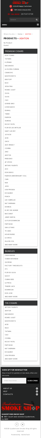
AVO (6, 169)
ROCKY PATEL (10, 124)
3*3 (6, 269)
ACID (7, 138)
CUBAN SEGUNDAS (11, 259)
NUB (6, 183)
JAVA (7, 186)
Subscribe (32, 380)
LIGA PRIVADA (10, 190)
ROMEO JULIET (10, 90)
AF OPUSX (8, 162)
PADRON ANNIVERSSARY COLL (16, 176)
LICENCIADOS (10, 107)
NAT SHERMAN (10, 203)
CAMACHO (9, 73)
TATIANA (8, 59)
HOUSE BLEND (10, 234)
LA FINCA (8, 283)
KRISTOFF (8, 79)
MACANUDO (9, 66)
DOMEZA (8, 207)
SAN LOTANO (10, 227)
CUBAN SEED (9, 279)
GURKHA (8, 121)
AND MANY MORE (11, 245)
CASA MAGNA (10, 255)
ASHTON (8, 155)
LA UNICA (8, 238)
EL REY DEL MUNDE (11, 210)
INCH (6, 83)
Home (20, 34)
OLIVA (7, 93)
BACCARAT (9, 214)
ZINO (6, 152)
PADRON (8, 117)
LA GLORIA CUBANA (12, 69)
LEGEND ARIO (10, 104)
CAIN (6, 179)
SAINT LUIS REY (10, 131)
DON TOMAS (9, 55)
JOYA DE (8, 134)
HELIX (7, 328)
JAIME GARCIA (10, 217)
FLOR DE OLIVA (10, 272)
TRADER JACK (10, 286)
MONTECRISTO (10, 76)
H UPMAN (8, 62)
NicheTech (25, 435)
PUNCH (7, 196)
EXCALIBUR (9, 193)
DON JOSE (9, 293)
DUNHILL (8, 110)
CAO (6, 100)
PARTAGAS (9, 224)
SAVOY (7, 276)
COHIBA (8, 148)
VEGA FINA (9, 86)
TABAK (7, 114)
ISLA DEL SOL (9, 241)
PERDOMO (9, 159)
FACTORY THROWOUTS (13, 266)
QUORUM (8, 262)
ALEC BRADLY (10, 145)
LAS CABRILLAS (10, 200)
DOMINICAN (9, 290)
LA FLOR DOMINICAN (12, 221)
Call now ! (15, 14)
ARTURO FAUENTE (11, 165)
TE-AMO (8, 231)
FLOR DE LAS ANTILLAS (13, 128)
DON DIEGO (9, 172)
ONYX (7, 141)
